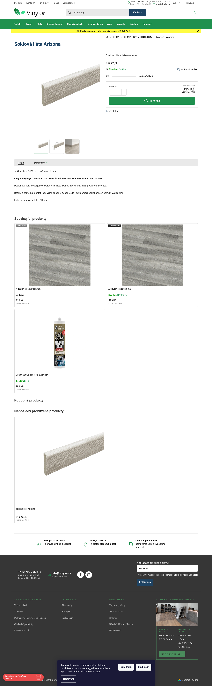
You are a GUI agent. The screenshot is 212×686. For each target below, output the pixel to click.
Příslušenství (114, 630)
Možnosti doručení (189, 69)
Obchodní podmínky (23, 624)
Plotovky (113, 617)
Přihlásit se (145, 582)
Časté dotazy (67, 617)
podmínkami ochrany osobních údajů (181, 575)
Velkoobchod (69, 3)
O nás (56, 3)
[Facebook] (80, 574)
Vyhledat (137, 12)
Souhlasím (143, 667)
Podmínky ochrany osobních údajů (30, 617)
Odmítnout (125, 667)
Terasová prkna (116, 611)
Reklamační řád (21, 630)
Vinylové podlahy (117, 605)
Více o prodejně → (172, 654)
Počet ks (113, 86)
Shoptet (186, 680)
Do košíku (154, 100)
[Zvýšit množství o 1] (123, 92)
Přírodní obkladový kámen (121, 624)
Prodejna (18, 3)
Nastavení (68, 679)
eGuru (195, 680)
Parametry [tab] (39, 162)
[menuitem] (17, 24)
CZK (175, 3)
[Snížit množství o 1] (111, 92)
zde (98, 671)
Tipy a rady (44, 3)
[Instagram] (88, 574)
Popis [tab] (21, 162)
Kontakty (30, 3)
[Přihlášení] (186, 12)
